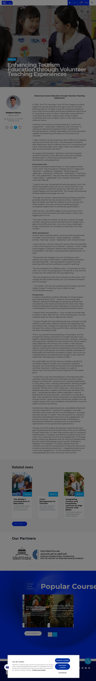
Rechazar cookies (62, 666)
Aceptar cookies (62, 660)
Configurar (62, 672)
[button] (7, 667)
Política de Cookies (39, 670)
